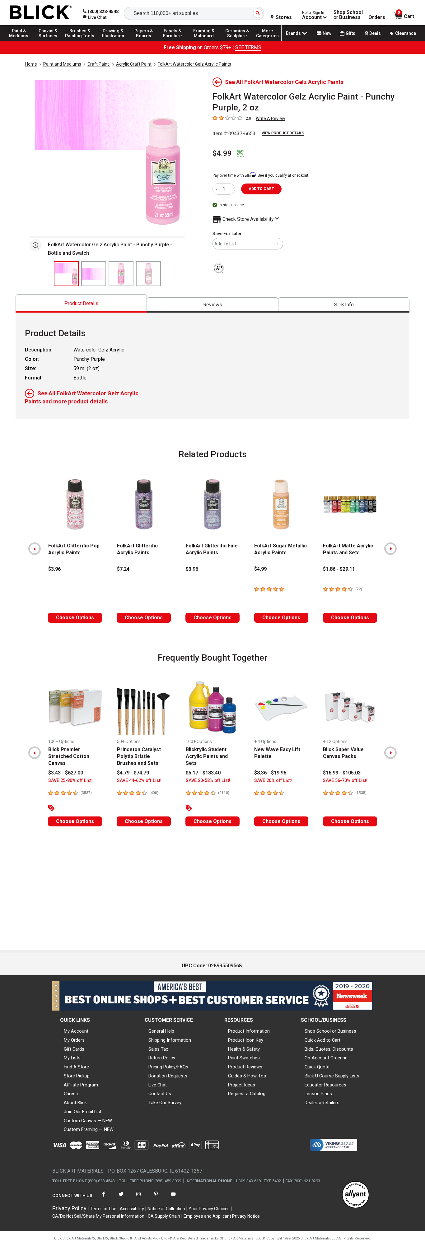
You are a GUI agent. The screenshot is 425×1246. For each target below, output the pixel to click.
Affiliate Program (81, 1085)
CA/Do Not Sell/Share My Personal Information (98, 1216)
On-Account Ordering (326, 1058)
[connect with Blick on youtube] (173, 1198)
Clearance (405, 33)
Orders (376, 17)
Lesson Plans (318, 1093)
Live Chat (157, 1085)
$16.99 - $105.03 (342, 773)
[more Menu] (267, 41)
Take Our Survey (164, 1102)
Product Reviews (245, 1067)
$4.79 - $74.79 (133, 773)
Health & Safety (244, 1049)
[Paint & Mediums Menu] (21, 41)
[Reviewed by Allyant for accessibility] (356, 1195)
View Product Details (283, 133)
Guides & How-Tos (247, 1076)
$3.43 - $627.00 (65, 773)
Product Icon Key (245, 1040)
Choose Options (75, 618)
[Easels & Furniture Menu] (174, 41)
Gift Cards (74, 1049)
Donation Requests (167, 1076)
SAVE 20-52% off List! (208, 780)
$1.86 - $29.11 (339, 569)
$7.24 (123, 569)
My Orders (74, 1040)
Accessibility (132, 1208)
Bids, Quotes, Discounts (329, 1049)
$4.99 (222, 153)
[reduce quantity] (218, 189)
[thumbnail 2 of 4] (93, 273)
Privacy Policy (69, 1208)
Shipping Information (169, 1040)
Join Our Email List (82, 1111)
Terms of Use (103, 1208)
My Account (76, 1031)
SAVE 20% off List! (273, 780)
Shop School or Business (330, 1031)
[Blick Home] (41, 12)
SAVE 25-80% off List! (70, 780)
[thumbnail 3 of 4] (121, 273)
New (327, 33)
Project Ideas (241, 1085)
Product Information (249, 1031)
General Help (161, 1031)
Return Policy (161, 1058)
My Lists (72, 1058)
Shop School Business (348, 15)
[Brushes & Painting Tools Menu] (80, 41)
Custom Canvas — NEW (88, 1120)
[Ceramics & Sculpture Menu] (237, 41)
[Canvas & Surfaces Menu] (49, 41)
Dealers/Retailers (322, 1102)
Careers (72, 1093)
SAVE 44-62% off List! (139, 780)
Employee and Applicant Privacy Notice (222, 1216)
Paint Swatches (244, 1058)
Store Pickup (77, 1076)
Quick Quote (317, 1067)
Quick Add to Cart (322, 1040)
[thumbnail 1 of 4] (66, 273)
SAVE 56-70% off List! (345, 780)
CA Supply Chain (164, 1216)
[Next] (390, 548)
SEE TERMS (248, 47)
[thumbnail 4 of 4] (148, 273)
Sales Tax (158, 1049)
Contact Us (159, 1093)
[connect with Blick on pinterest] (156, 1198)
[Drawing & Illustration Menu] (113, 41)
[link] (95, 17)
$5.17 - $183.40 (203, 773)
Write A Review (270, 118)
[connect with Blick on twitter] (121, 1198)
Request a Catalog (246, 1093)
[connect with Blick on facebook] (103, 1198)
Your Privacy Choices (209, 1208)
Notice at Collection (166, 1208)
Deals (375, 33)
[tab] (81, 303)
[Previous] (34, 548)
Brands (293, 33)
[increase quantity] (231, 189)
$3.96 (54, 569)
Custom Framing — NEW (89, 1129)
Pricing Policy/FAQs (168, 1067)
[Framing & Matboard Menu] (203, 41)
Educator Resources (325, 1085)
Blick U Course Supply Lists (332, 1076)
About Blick (75, 1102)
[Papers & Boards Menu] (146, 41)
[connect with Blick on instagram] (138, 1198)
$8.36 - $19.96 (270, 773)
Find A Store (76, 1067)
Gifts (350, 33)
